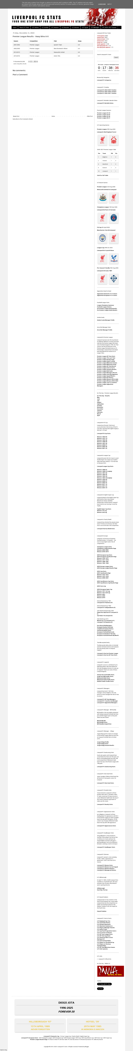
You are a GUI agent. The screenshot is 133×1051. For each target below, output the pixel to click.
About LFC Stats (24, 27)
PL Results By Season (85, 1039)
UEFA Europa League (69, 1038)
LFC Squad (85, 27)
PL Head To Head (52, 1039)
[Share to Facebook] (35, 61)
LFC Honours (55, 27)
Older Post (90, 116)
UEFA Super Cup (107, 1038)
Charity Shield (75, 1036)
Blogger (87, 1046)
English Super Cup (84, 1036)
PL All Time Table (62, 1039)
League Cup (68, 1036)
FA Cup (62, 1036)
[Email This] (29, 61)
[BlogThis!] (31, 61)
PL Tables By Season (97, 1039)
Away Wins (19, 63)
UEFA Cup (78, 1038)
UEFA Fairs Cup (98, 1038)
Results (24, 63)
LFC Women (75, 27)
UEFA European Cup (58, 1038)
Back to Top (3, 1050)
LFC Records (65, 27)
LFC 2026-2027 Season (109, 27)
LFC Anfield (45, 27)
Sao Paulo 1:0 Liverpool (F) (105, 615)
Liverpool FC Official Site (105, 959)
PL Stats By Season (73, 1039)
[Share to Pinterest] (37, 61)
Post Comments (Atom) (26, 119)
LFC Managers (95, 27)
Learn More (102, 4)
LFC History (35, 27)
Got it (109, 4)
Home (15, 27)
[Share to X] (33, 61)
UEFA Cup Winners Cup (88, 1038)
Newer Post (16, 116)
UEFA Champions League (45, 1038)
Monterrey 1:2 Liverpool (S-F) (105, 620)
